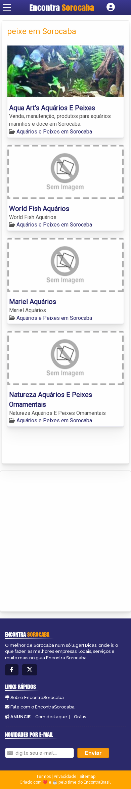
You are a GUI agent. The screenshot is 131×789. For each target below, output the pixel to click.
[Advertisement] (65, 540)
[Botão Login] (110, 7)
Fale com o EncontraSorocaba (42, 706)
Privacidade (65, 776)
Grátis (80, 716)
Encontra (62, 7)
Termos (43, 776)
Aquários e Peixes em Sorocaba (54, 131)
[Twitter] (29, 669)
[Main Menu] (6, 7)
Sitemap (87, 776)
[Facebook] (11, 669)
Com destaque (51, 716)
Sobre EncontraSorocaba (37, 697)
